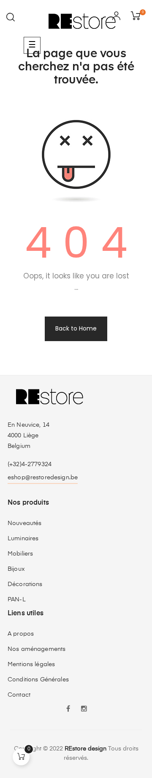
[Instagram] (84, 709)
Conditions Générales (38, 680)
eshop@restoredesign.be (43, 478)
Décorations (25, 584)
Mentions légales (31, 664)
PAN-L (17, 600)
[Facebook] (68, 709)
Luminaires (23, 539)
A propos (21, 634)
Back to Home (76, 328)
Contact (19, 695)
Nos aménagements (36, 649)
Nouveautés (24, 523)
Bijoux (16, 569)
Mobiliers (20, 554)
